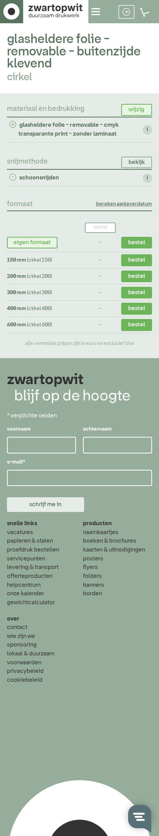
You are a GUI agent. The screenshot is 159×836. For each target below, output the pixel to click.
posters (93, 559)
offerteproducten (29, 576)
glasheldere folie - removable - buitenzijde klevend (74, 51)
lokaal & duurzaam (30, 654)
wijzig (136, 109)
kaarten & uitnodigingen (114, 550)
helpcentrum (24, 585)
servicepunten (26, 559)
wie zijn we (21, 636)
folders (92, 576)
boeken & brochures (109, 541)
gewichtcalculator (31, 602)
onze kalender (25, 593)
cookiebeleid (24, 680)
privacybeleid (25, 671)
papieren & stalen (30, 541)
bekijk (137, 162)
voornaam (19, 429)
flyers (90, 567)
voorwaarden (24, 662)
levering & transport (33, 567)
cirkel (19, 77)
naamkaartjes (100, 532)
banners (93, 585)
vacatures (20, 532)
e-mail (16, 462)
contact (17, 627)
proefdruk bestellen (33, 550)
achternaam (97, 429)
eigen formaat (32, 242)
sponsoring (22, 645)
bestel (136, 242)
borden (92, 593)
